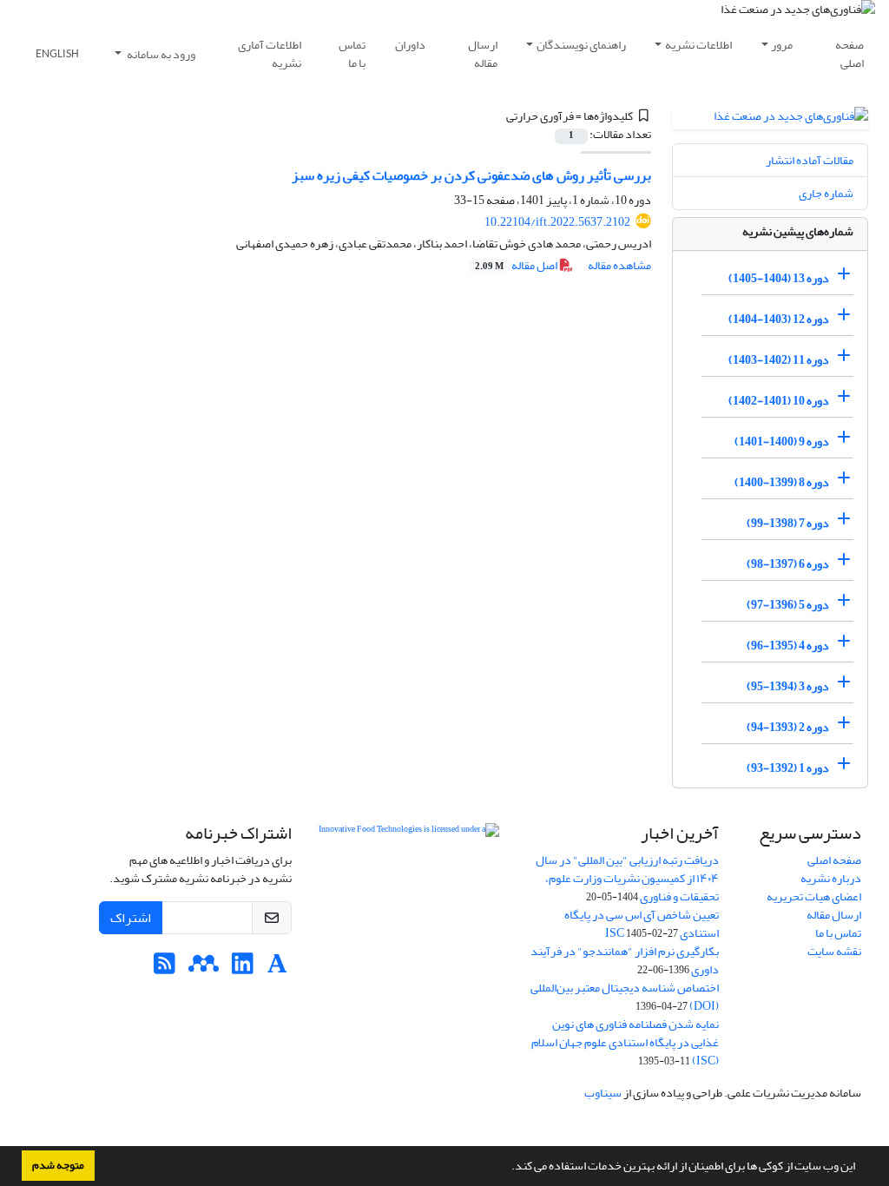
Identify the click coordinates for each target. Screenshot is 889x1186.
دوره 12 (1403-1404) (778, 319)
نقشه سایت (834, 951)
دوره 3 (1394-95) (788, 686)
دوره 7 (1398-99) (788, 523)
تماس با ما (352, 54)
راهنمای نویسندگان (581, 44)
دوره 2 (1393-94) (788, 727)
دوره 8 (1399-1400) (781, 482)
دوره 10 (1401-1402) (778, 400)
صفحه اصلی (849, 54)
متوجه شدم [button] (58, 1165)
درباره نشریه (830, 878)
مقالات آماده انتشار (809, 160)
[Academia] (277, 968)
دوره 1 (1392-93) (788, 768)
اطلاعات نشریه (698, 44)
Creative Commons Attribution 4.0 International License (409, 892)
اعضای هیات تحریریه (814, 896)
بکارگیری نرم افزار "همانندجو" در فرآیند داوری (624, 960)
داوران (410, 44)
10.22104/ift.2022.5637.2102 (557, 222)
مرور (782, 44)
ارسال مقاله (482, 54)
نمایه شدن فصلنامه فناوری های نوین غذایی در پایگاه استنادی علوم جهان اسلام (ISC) (625, 1042)
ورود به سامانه (160, 54)
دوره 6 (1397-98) (788, 564)
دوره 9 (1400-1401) (781, 441)
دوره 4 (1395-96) (788, 645)
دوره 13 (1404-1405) (778, 278)
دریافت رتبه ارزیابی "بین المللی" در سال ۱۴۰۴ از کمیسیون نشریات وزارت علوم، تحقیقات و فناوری (627, 878)
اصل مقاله (517, 265)
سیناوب (603, 1092)
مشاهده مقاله (619, 265)
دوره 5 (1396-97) (788, 604)
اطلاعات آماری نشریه (269, 54)
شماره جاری (826, 193)
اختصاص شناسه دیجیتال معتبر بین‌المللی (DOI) (624, 997)
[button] (507, 1167)
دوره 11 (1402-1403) (778, 360)
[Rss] (164, 968)
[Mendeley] (203, 968)
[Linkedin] (242, 968)
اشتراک (130, 918)
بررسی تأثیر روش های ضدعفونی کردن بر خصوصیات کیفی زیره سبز (471, 175)
